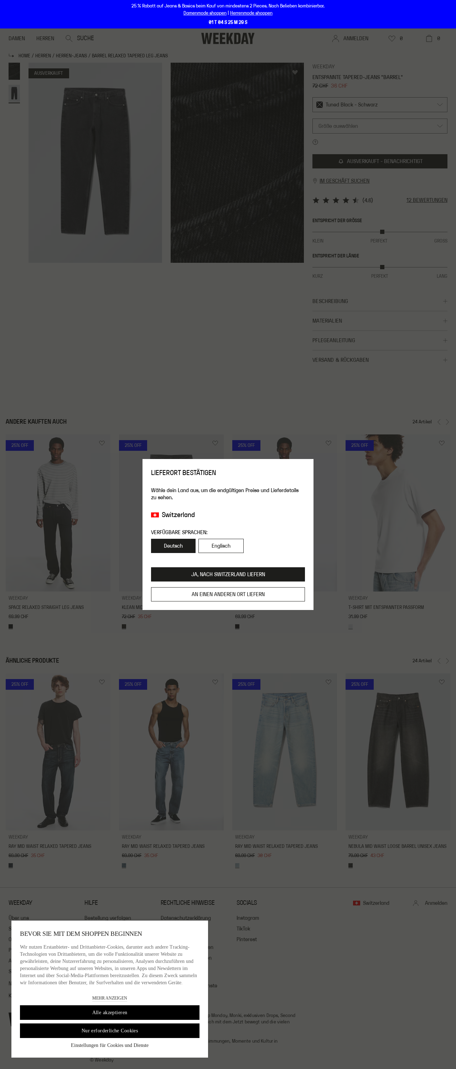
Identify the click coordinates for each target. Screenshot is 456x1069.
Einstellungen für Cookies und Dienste (110, 1045)
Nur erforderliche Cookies (110, 1030)
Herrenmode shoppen (251, 13)
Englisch (221, 546)
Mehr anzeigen (109, 998)
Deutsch (173, 546)
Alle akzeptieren (110, 1012)
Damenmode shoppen (205, 13)
